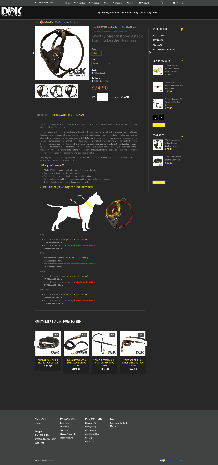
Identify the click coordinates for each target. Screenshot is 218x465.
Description (42, 115)
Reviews (80, 115)
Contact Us (80, 3)
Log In (130, 3)
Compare (64, 431)
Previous (36, 343)
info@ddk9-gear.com (45, 439)
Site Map (88, 438)
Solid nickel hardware (102, 81)
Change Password (67, 434)
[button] (106, 3)
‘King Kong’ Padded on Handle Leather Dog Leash (76, 363)
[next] (150, 53)
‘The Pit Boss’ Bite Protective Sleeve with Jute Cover (172, 68)
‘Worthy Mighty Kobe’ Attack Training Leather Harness (173, 143)
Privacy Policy (90, 427)
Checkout (118, 3)
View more (158, 125)
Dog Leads (157, 45)
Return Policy (90, 431)
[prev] (33, 53)
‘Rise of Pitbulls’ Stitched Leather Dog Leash (133, 363)
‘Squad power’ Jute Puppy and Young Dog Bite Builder (174, 85)
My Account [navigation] (144, 3)
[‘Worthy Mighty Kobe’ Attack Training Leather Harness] (42, 91)
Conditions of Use (92, 434)
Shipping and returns (62, 115)
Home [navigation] (37, 22)
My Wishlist (64, 427)
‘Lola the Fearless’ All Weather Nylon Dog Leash (104, 363)
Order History (65, 423)
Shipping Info (90, 423)
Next (144, 343)
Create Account (66, 438)
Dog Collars (158, 35)
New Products (94, 3)
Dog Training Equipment (164, 50)
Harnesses (158, 40)
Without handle (100, 73)
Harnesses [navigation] (42, 22)
